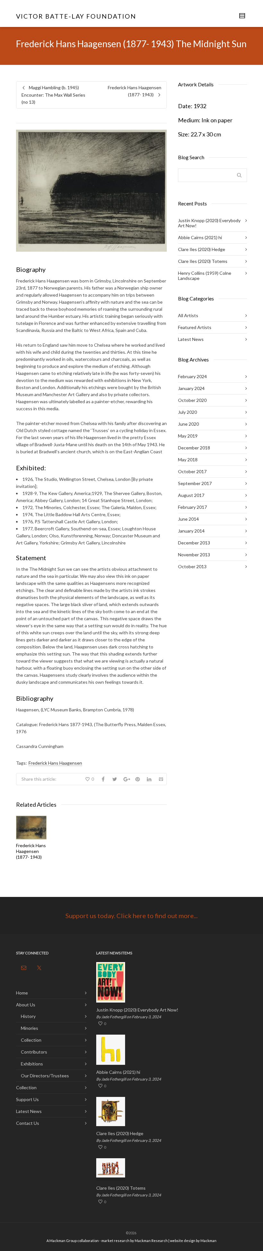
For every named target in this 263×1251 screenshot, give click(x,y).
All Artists (188, 315)
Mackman (208, 1240)
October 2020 (192, 400)
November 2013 (194, 554)
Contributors (34, 1052)
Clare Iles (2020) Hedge (201, 249)
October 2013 (192, 566)
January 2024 (191, 388)
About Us (25, 1004)
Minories (29, 1028)
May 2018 (188, 459)
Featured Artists (194, 327)
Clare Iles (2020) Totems (202, 261)
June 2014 (188, 519)
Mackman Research (151, 1240)
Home (22, 992)
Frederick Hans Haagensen (55, 763)
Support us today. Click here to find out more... (131, 915)
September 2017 (195, 483)
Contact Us (27, 1123)
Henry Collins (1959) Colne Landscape (204, 275)
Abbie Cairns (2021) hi (200, 237)
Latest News (191, 339)
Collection (31, 1040)
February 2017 (192, 507)
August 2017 (191, 495)
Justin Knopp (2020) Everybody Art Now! (209, 223)
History (28, 1016)
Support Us (27, 1099)
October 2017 (192, 471)
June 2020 (188, 424)
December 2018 (194, 447)
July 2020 (187, 412)
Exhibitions (32, 1063)
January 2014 (191, 531)
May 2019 (188, 436)
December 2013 (194, 542)
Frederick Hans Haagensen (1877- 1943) (31, 851)
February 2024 (192, 376)
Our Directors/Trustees (45, 1075)
